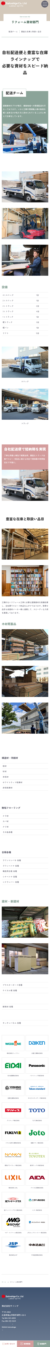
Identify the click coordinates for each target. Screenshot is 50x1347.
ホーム (4, 1282)
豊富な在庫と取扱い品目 (31, 31)
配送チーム (13, 31)
